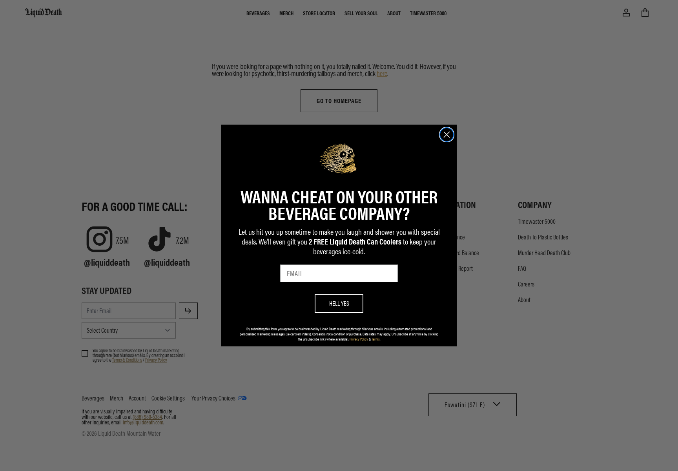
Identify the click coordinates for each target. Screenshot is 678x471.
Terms (376, 339)
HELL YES (339, 303)
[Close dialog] (447, 134)
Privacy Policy (359, 339)
